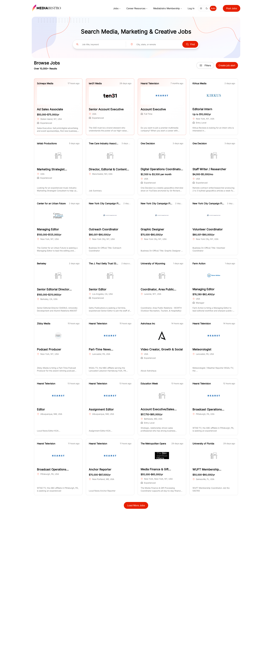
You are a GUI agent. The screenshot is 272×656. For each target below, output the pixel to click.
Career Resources (135, 8)
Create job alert (227, 65)
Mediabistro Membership (166, 8)
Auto (213, 8)
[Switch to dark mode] (206, 8)
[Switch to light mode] (201, 8)
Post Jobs (231, 8)
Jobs (115, 8)
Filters (208, 65)
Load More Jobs (136, 505)
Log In (191, 8)
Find (192, 44)
